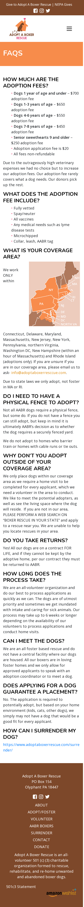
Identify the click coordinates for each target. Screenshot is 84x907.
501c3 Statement (21, 886)
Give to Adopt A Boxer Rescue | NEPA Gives (39, 4)
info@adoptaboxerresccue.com (38, 372)
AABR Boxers (41, 825)
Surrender (41, 832)
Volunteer (41, 818)
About (41, 805)
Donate (41, 846)
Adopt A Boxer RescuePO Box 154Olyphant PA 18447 (41, 781)
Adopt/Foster (41, 812)
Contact (41, 839)
